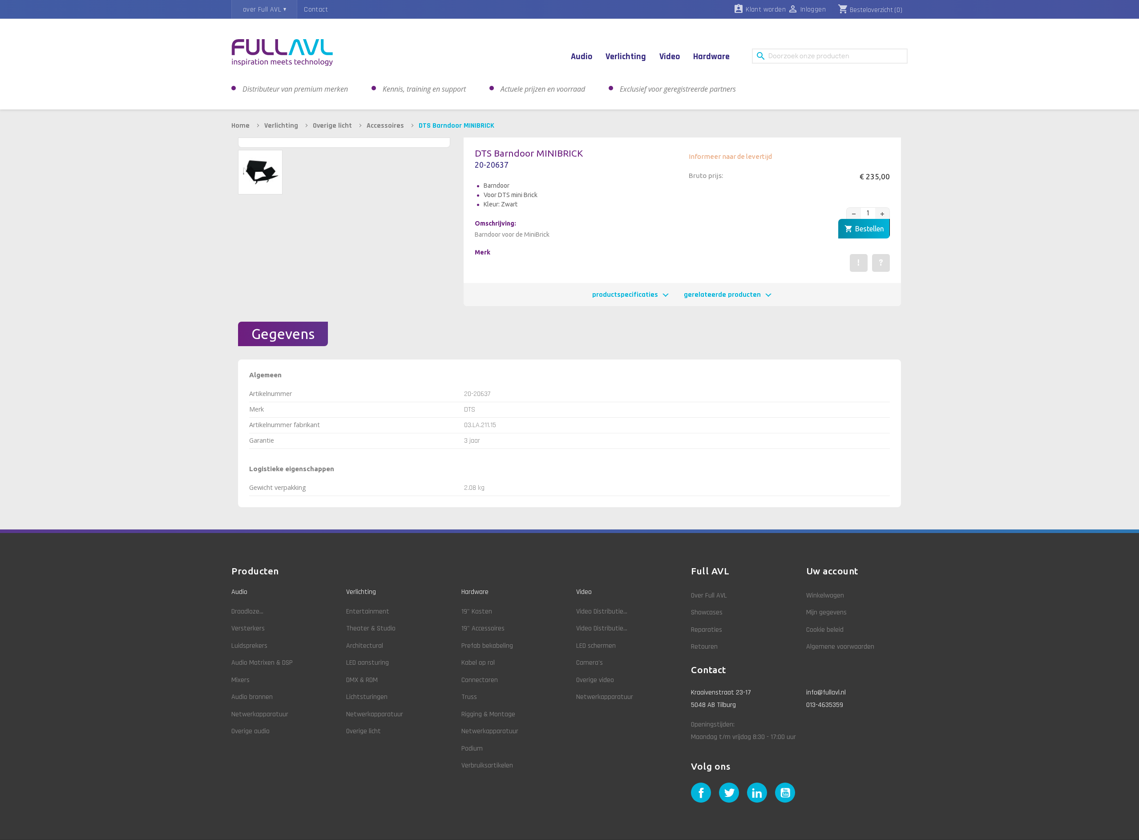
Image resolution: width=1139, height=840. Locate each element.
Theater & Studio (371, 628)
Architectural (364, 645)
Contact (316, 9)
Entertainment (367, 611)
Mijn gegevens (826, 612)
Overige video (595, 680)
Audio (239, 592)
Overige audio (250, 731)
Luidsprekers (249, 645)
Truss (469, 697)
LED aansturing (367, 662)
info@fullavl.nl (826, 692)
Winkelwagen (825, 595)
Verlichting (361, 592)
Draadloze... (247, 611)
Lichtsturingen (367, 697)
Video (584, 592)
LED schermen (596, 645)
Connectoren (479, 680)
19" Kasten (476, 611)
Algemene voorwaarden (840, 646)
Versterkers (248, 628)
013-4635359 (824, 705)
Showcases (707, 612)
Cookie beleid (825, 629)
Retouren (704, 646)
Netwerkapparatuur (259, 714)
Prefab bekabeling (487, 645)
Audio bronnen (252, 697)
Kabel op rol (478, 662)
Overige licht (363, 731)
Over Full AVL (709, 595)
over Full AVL (262, 9)
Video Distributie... (601, 611)
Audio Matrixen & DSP (262, 662)
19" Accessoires (483, 628)
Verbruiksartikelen (487, 765)
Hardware (475, 592)
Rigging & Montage (488, 714)
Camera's (589, 662)
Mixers (240, 680)
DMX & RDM (362, 680)
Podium (472, 748)
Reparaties (706, 629)
